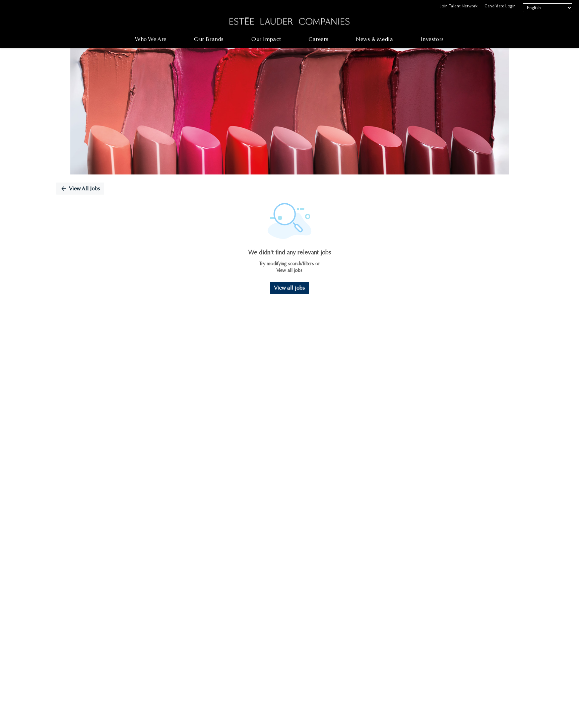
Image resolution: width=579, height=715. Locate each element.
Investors (432, 39)
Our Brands (209, 39)
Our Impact (266, 39)
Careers (318, 39)
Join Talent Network (459, 6)
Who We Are (151, 39)
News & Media (374, 39)
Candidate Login (500, 6)
